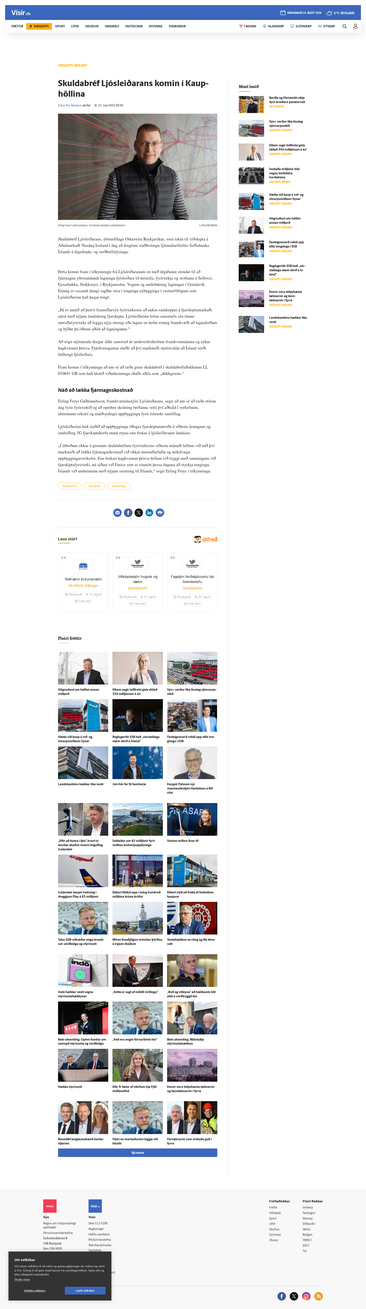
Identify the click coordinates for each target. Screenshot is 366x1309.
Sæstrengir (119, 486)
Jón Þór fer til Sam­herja (129, 784)
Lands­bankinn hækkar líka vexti (80, 784)
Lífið (272, 1224)
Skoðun (274, 1229)
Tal (304, 1251)
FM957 (307, 1240)
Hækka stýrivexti (70, 1087)
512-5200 (101, 1223)
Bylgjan (307, 1234)
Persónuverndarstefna (58, 1233)
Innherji (308, 1207)
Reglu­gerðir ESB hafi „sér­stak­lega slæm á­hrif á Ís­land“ (287, 270)
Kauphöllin (69, 486)
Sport (272, 1218)
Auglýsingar (96, 1229)
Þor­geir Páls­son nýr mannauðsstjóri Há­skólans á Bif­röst (190, 789)
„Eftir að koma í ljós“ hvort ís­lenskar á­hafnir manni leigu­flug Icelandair (80, 845)
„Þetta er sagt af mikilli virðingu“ (135, 992)
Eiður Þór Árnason (70, 105)
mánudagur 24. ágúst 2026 (304, 13)
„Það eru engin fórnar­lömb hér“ (135, 1039)
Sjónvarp (275, 1234)
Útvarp (273, 1240)
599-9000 (56, 1248)
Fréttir (273, 1207)
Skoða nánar (22, 1279)
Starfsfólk (95, 1250)
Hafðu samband (99, 1234)
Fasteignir (309, 1213)
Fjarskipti (95, 486)
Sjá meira (138, 1153)
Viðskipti (275, 1213)
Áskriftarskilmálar (100, 1245)
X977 (306, 1246)
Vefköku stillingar (35, 1290)
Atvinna (308, 1218)
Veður (307, 1229)
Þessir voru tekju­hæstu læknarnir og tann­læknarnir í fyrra (285, 296)
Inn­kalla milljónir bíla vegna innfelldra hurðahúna (284, 173)
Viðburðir (309, 1224)
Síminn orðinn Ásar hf (182, 841)
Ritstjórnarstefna (100, 1240)
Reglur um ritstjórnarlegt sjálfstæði (59, 1225)
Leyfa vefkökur (85, 1290)
